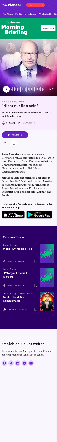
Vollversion (16, 134)
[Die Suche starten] (48, 5)
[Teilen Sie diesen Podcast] (5, 143)
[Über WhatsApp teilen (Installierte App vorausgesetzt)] (24, 363)
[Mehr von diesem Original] (14, 28)
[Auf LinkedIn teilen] (17, 363)
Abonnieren (48, 28)
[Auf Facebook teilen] (4, 363)
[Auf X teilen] (11, 363)
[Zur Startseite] (11, 5)
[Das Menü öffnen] (53, 5)
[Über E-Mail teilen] (31, 363)
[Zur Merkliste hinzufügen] (14, 143)
